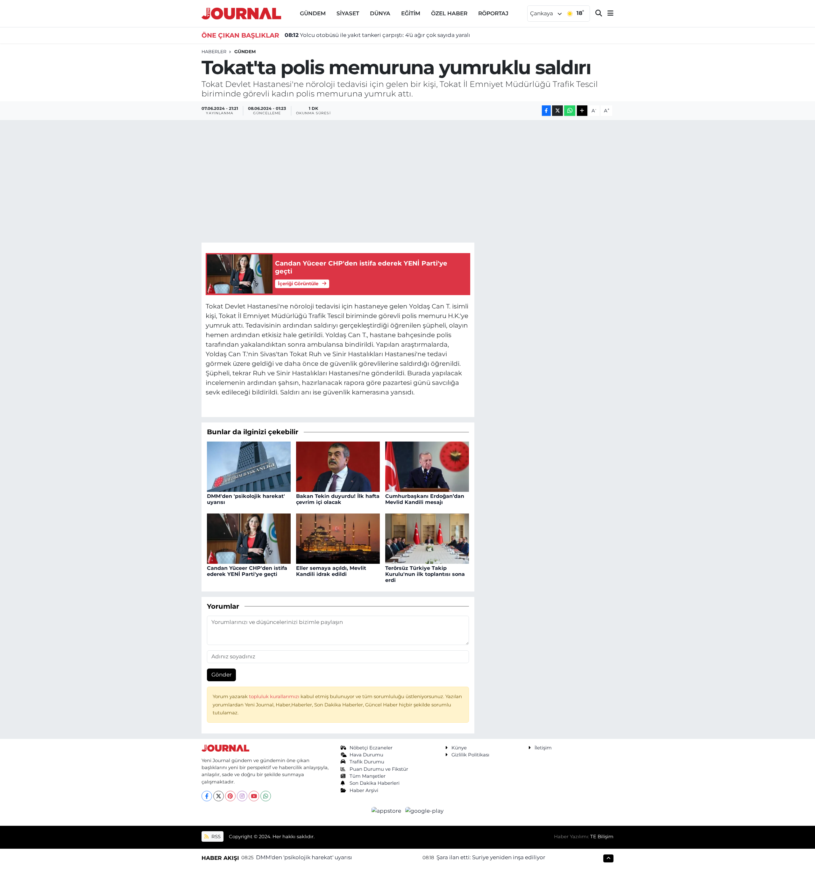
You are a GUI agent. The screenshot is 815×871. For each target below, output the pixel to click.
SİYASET (348, 13)
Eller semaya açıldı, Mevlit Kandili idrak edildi (331, 571)
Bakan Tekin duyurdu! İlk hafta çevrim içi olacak (337, 499)
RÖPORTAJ (493, 13)
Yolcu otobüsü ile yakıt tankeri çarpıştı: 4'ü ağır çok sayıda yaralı (377, 35)
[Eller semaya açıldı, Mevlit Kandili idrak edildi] (338, 538)
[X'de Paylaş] (557, 110)
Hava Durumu (366, 755)
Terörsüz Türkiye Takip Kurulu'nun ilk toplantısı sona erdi (425, 574)
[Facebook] (207, 796)
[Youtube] (254, 796)
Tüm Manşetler (368, 776)
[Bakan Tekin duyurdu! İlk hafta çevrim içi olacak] (338, 466)
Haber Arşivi (364, 790)
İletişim (543, 748)
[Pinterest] (230, 796)
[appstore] (387, 810)
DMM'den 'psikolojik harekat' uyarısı (304, 857)
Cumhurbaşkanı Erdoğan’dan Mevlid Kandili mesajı (424, 499)
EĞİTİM (410, 13)
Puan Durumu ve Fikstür (379, 769)
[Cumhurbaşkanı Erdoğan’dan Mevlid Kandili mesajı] (427, 466)
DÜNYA (380, 13)
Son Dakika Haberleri (375, 783)
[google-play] (424, 810)
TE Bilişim (601, 836)
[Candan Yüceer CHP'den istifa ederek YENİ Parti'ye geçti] (249, 538)
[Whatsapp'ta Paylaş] (569, 110)
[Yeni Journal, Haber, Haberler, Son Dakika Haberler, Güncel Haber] (241, 13)
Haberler (214, 51)
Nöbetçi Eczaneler (371, 748)
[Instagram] (242, 796)
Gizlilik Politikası (470, 755)
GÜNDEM (313, 13)
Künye (459, 748)
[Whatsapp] (265, 796)
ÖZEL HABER (449, 13)
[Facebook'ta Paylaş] (546, 110)
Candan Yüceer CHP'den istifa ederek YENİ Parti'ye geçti (247, 571)
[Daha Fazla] (582, 110)
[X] (218, 796)
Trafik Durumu (367, 762)
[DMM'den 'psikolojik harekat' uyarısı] (249, 466)
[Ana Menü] (607, 13)
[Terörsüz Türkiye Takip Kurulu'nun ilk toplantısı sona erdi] (427, 538)
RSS (215, 836)
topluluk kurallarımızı (275, 696)
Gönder (221, 674)
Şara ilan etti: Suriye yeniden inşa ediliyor (490, 857)
